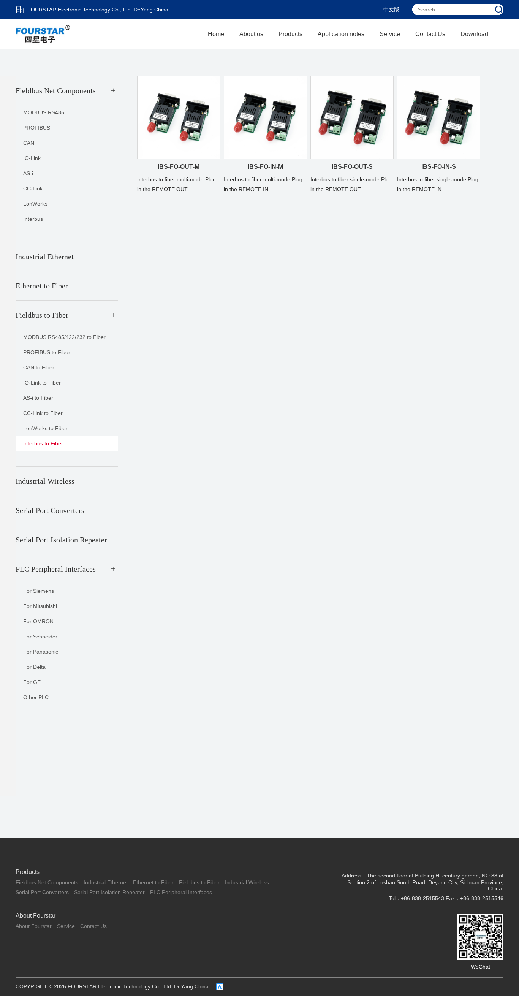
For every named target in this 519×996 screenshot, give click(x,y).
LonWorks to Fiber (45, 428)
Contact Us (430, 34)
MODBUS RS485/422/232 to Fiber (64, 337)
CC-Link (33, 188)
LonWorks (35, 204)
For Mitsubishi (40, 606)
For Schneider (40, 636)
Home (216, 34)
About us (251, 34)
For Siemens (38, 591)
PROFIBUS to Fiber (46, 352)
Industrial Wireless (247, 882)
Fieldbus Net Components (47, 882)
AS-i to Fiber (38, 398)
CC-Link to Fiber (43, 413)
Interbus (33, 219)
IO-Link (32, 158)
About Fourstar (35, 915)
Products (290, 34)
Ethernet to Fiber (153, 882)
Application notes (341, 34)
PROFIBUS (36, 128)
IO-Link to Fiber (42, 383)
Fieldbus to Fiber (199, 882)
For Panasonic (40, 652)
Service (390, 34)
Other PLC (36, 697)
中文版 (391, 9)
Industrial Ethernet (106, 882)
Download (474, 34)
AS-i (28, 173)
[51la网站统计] (219, 986)
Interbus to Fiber (43, 443)
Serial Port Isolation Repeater (109, 892)
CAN (28, 143)
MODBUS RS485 (43, 112)
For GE (32, 682)
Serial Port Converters (42, 892)
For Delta (34, 667)
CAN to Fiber (38, 367)
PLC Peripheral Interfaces (181, 892)
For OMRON (38, 621)
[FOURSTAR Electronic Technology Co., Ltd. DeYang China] (43, 34)
